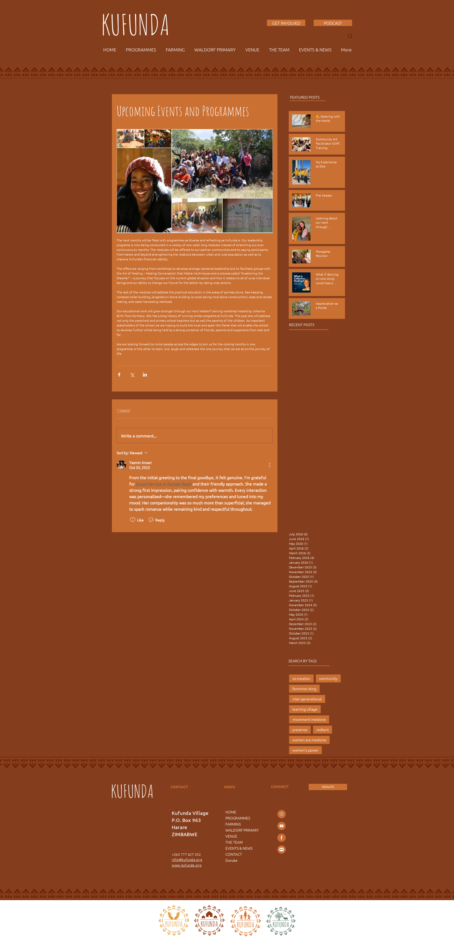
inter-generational (307, 698)
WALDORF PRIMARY (242, 830)
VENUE (231, 836)
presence (299, 729)
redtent (322, 729)
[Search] (350, 36)
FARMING (233, 824)
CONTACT (233, 854)
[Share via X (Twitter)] (132, 374)
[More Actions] (269, 465)
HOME (230, 812)
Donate (231, 860)
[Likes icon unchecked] (132, 520)
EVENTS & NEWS (238, 848)
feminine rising (304, 688)
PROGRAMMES (237, 818)
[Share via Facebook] (119, 374)
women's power (305, 750)
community (328, 678)
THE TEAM (234, 842)
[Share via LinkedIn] (144, 374)
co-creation (301, 678)
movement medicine (309, 719)
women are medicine (309, 739)
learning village (304, 709)
